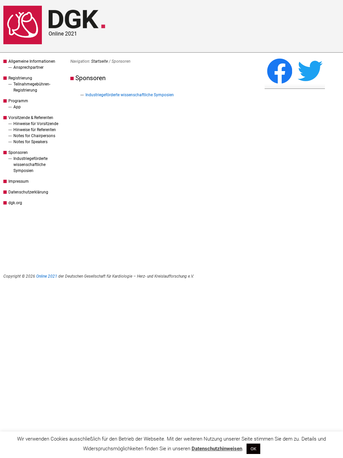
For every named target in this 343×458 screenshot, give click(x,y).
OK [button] (253, 448)
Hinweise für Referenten (34, 129)
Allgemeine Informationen (31, 61)
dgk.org (15, 203)
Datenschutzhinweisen (217, 449)
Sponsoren (18, 152)
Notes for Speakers (30, 141)
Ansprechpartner (28, 67)
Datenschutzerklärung (28, 192)
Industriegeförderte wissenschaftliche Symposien (30, 164)
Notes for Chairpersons (34, 135)
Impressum (18, 181)
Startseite (99, 61)
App (17, 107)
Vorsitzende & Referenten (30, 117)
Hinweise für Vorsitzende (35, 123)
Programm (18, 101)
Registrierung (20, 78)
